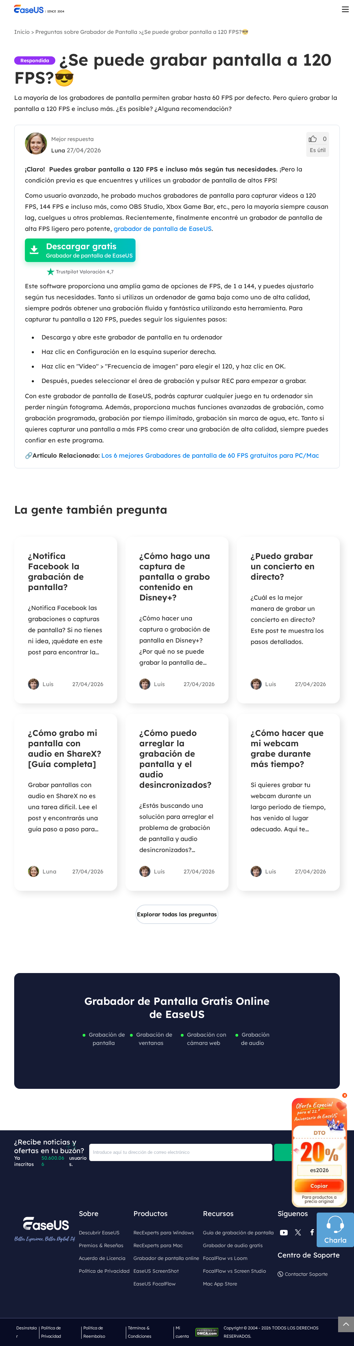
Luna (58, 150)
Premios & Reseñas (101, 1245)
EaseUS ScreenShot (156, 1271)
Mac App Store (220, 1284)
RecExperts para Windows (163, 1233)
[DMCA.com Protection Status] (208, 1331)
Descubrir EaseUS (99, 1233)
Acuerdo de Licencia (102, 1258)
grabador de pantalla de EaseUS (163, 229)
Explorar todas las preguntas (177, 914)
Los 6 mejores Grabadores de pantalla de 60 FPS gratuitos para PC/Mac (210, 455)
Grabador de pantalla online (166, 1258)
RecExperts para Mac (158, 1245)
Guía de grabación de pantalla (238, 1233)
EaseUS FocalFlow (154, 1284)
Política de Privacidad (104, 1271)
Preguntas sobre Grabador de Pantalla (86, 31)
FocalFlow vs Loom (225, 1258)
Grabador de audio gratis (233, 1245)
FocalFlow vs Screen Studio (234, 1271)
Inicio (22, 31)
